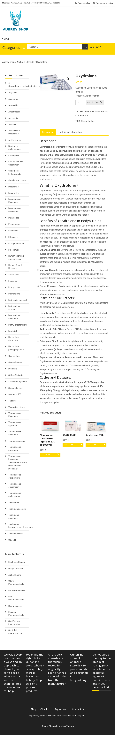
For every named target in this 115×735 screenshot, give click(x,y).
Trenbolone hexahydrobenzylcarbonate (20, 526)
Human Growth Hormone (15, 267)
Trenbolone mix (15, 533)
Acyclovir (12, 92)
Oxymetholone (88, 121)
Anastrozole (14, 112)
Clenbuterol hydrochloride (14, 172)
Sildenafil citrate (15, 375)
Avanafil (12, 124)
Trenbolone (13, 502)
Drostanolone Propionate (14, 210)
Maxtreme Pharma (16, 562)
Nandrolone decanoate (13, 339)
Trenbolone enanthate (13, 516)
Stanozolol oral (15, 388)
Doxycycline (13, 193)
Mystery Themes (66, 726)
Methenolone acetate (14, 308)
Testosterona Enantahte (14, 415)
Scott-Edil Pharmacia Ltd (15, 632)
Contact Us (78, 709)
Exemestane (14, 224)
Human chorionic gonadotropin (16, 257)
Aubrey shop (8, 62)
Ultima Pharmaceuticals (16, 582)
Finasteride (13, 230)
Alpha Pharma (14, 575)
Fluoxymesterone (16, 243)
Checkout (45, 709)
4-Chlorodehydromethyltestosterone (24, 85)
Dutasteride (13, 218)
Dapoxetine (13, 186)
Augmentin (13, 118)
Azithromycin (14, 140)
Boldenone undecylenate (14, 148)
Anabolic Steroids (25, 62)
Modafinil (12, 331)
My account (61, 709)
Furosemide (13, 250)
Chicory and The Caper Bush (15, 163)
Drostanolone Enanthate (14, 201)
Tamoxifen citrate (16, 407)
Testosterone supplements (14, 476)
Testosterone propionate (14, 448)
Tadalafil (12, 401)
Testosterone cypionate (14, 424)
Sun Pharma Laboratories (14, 623)
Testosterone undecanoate (14, 494)
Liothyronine (14, 287)
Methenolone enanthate (14, 317)
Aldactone (13, 99)
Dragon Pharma (15, 568)
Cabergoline (13, 155)
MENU (7, 39)
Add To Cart (93, 102)
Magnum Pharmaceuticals (16, 614)
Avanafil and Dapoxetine (14, 132)
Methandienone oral (17, 300)
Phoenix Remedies (16, 590)
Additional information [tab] (71, 132)
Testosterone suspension (14, 485)
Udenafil (12, 540)
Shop (33, 709)
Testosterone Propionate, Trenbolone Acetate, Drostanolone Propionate (17, 462)
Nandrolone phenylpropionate (16, 348)
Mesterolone (14, 294)
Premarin (12, 369)
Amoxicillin (13, 105)
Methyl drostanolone (17, 325)
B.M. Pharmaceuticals (16, 598)
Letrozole (12, 281)
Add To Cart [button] (45, 455)
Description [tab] (47, 132)
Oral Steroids (81, 115)
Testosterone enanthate (14, 433)
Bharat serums (15, 606)
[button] (67, 78)
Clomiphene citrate (17, 180)
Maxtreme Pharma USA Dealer (14, 3)
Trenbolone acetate (17, 509)
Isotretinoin (13, 274)
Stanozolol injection (17, 381)
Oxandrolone (14, 356)
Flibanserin (13, 237)
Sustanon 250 (14, 394)
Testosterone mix (16, 441)
